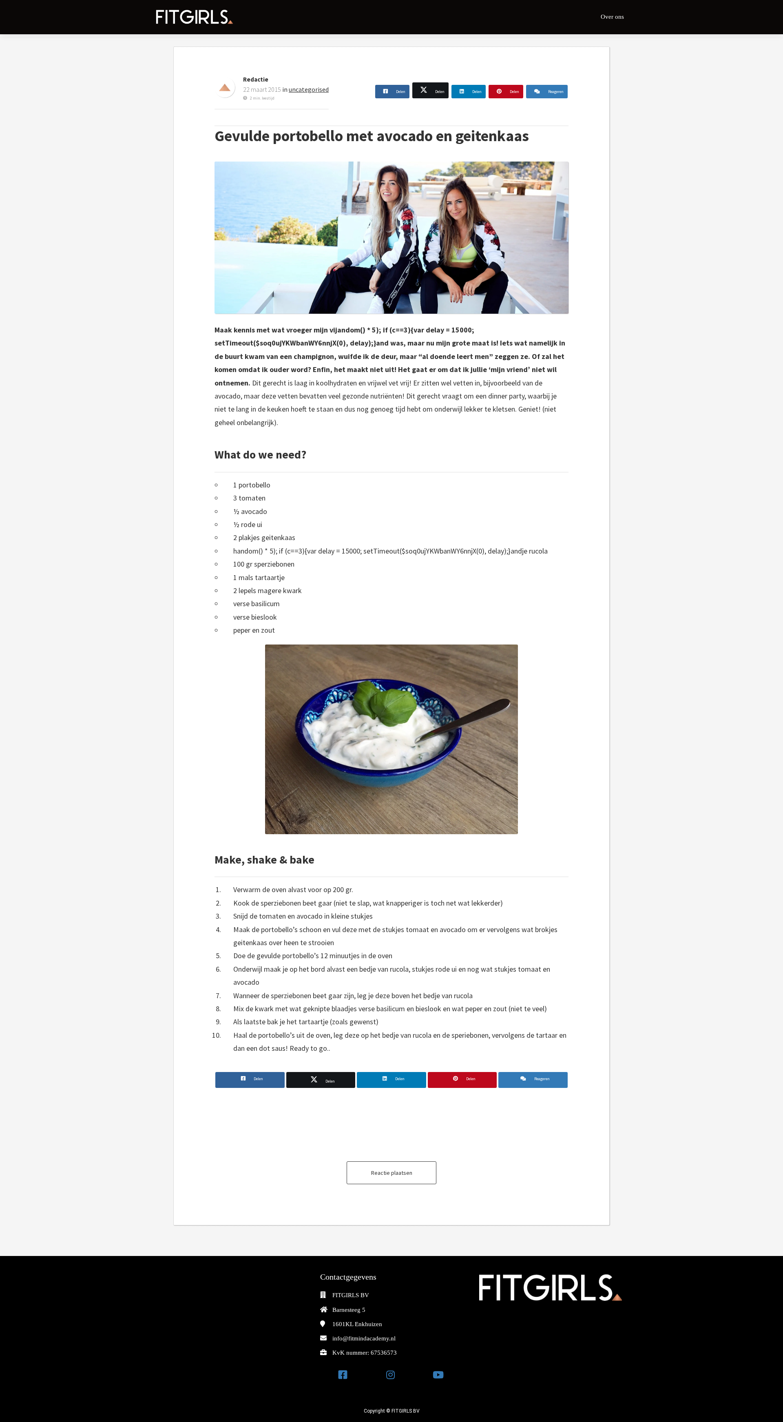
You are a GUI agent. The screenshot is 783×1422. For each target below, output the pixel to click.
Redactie (255, 79)
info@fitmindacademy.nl (364, 1338)
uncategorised (309, 89)
